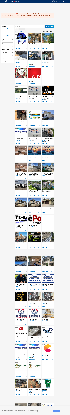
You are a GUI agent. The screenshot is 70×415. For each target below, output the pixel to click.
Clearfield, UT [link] (17, 304)
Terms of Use (20, 412)
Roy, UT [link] (17, 98)
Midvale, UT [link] (17, 356)
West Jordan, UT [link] (31, 157)
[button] (12, 41)
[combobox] (7, 41)
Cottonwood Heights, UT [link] (19, 140)
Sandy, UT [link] (17, 158)
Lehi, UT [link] (30, 98)
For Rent (7, 33)
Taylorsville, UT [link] (31, 63)
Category (3, 40)
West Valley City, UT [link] (45, 140)
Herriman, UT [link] (30, 175)
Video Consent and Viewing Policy (15, 413)
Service (7, 35)
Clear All (16, 28)
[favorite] (25, 48)
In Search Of (7, 30)
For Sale (7, 28)
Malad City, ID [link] (44, 390)
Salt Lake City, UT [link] (44, 62)
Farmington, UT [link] (18, 62)
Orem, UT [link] (17, 80)
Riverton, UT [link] (30, 285)
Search (5, 19)
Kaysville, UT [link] (17, 227)
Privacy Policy (24, 412)
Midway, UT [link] (30, 391)
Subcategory (4, 43)
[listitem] (21, 41)
